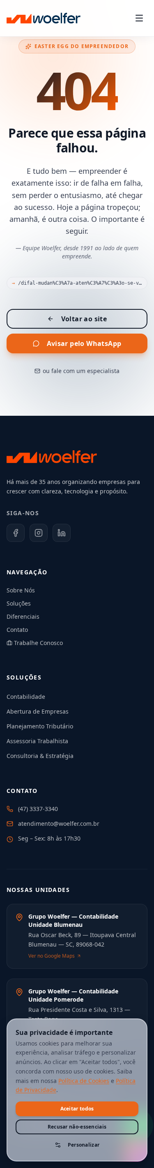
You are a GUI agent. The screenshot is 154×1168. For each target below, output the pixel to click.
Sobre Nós (21, 590)
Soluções (19, 603)
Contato (17, 630)
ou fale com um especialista (81, 371)
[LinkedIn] (62, 533)
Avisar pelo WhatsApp (84, 343)
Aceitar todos (77, 1108)
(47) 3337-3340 (38, 809)
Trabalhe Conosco (38, 643)
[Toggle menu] (139, 18)
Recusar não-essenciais (77, 1126)
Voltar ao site (84, 318)
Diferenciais (23, 616)
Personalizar (84, 1144)
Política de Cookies (83, 1081)
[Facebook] (16, 533)
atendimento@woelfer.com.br (58, 823)
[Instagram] (39, 533)
